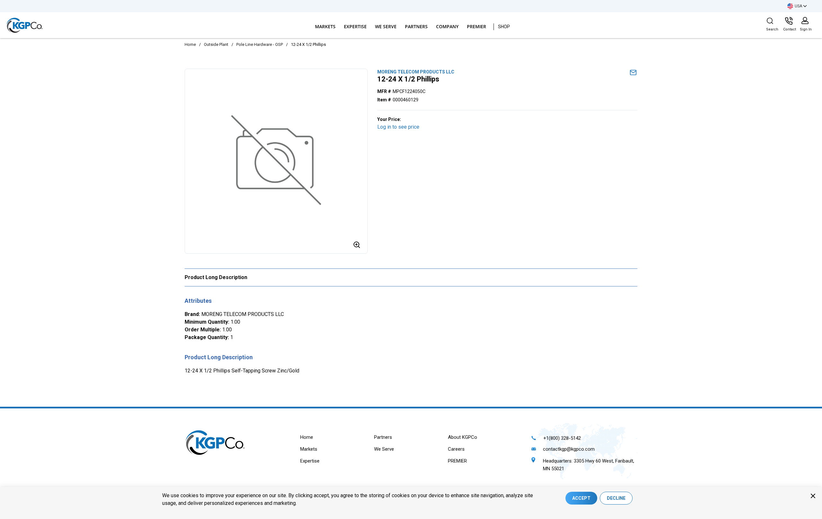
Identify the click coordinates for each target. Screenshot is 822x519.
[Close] (813, 495)
